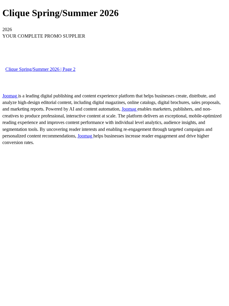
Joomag (10, 95)
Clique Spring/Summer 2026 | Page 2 (40, 69)
